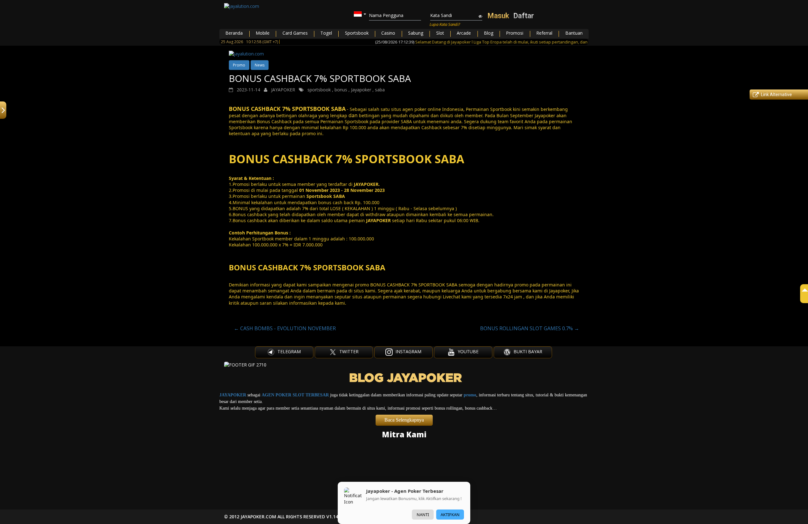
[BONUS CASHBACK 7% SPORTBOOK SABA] (404, 54)
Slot (440, 33)
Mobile (263, 33)
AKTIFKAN (450, 514)
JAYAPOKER (232, 395)
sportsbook (319, 90)
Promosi (514, 33)
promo (470, 395)
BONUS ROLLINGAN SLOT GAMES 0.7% (529, 328)
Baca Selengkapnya (404, 420)
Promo (239, 65)
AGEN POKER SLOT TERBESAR (295, 395)
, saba (378, 90)
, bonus (339, 90)
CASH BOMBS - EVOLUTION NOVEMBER (285, 328)
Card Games (295, 33)
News (259, 65)
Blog (488, 33)
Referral (544, 33)
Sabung (415, 33)
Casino (388, 33)
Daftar (524, 16)
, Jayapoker (359, 90)
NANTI (423, 514)
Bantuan (574, 33)
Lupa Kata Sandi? (445, 24)
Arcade (464, 33)
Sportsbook (357, 33)
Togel (326, 33)
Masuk (498, 16)
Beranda (234, 33)
